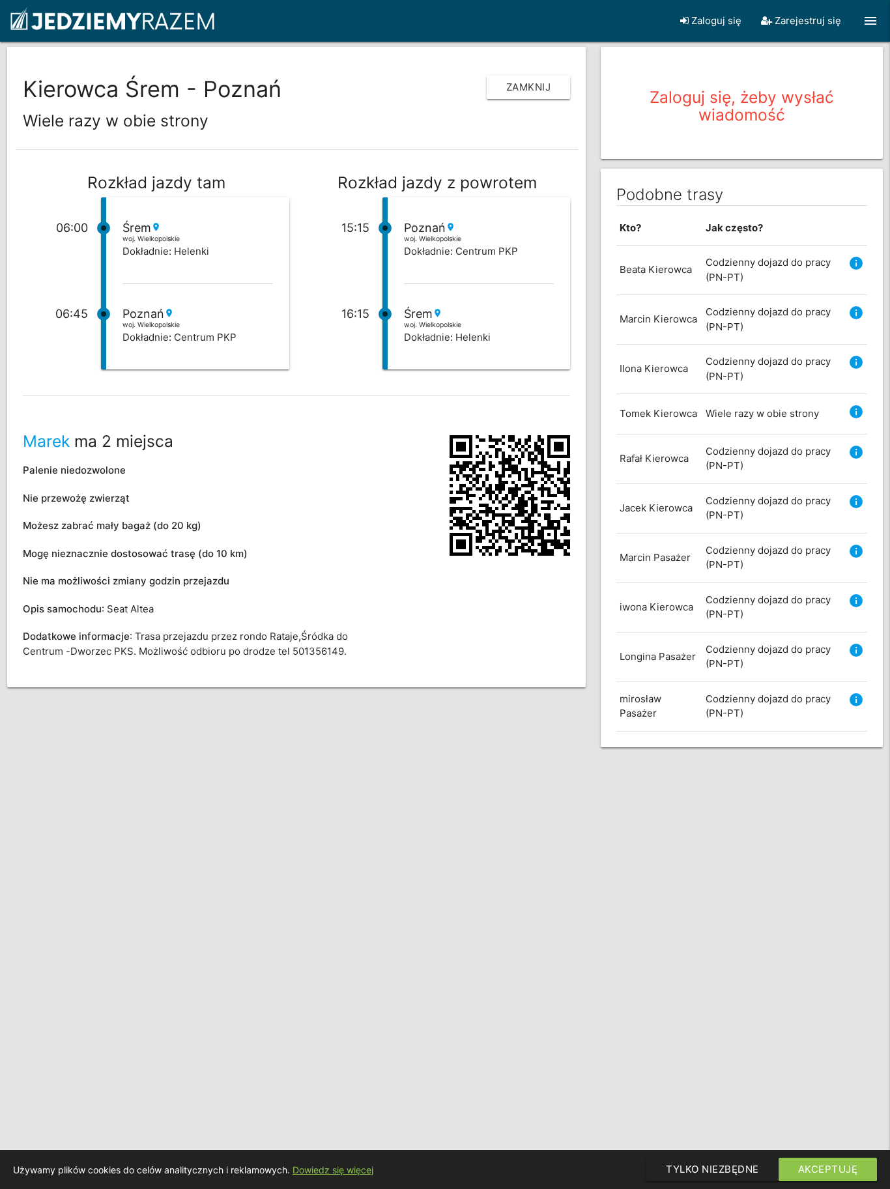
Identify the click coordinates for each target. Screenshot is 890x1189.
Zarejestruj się (806, 20)
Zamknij (528, 87)
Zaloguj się (715, 20)
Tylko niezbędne (712, 1169)
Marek (46, 441)
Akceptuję (828, 1169)
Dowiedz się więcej (333, 1169)
